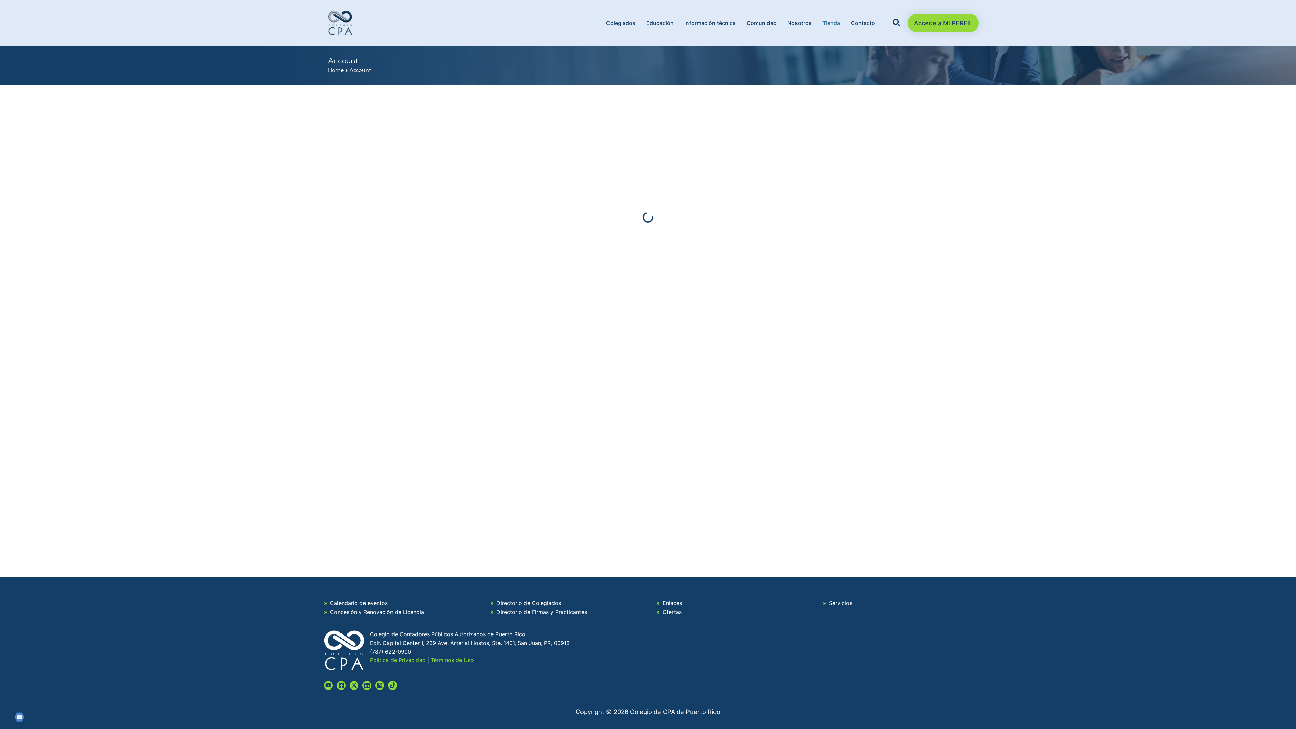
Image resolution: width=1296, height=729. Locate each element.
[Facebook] (341, 685)
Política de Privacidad (398, 660)
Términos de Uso (452, 660)
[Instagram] (379, 685)
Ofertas (672, 612)
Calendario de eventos (359, 603)
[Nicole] (354, 685)
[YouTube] (328, 685)
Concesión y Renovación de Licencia (377, 612)
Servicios (840, 603)
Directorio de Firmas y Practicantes (541, 612)
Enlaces (672, 603)
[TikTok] (392, 685)
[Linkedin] (366, 685)
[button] (897, 24)
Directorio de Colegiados (528, 603)
